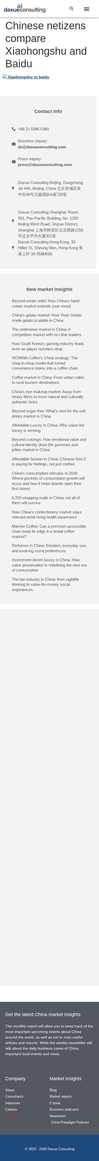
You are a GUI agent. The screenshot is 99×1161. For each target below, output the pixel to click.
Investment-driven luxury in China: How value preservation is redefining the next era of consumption (49, 565)
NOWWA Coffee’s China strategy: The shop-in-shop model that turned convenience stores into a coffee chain (45, 363)
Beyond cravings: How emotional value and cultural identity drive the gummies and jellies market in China (49, 444)
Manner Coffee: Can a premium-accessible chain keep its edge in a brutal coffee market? (49, 531)
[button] (71, 9)
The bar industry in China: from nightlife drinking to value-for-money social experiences (45, 584)
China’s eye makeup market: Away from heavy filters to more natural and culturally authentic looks (47, 396)
